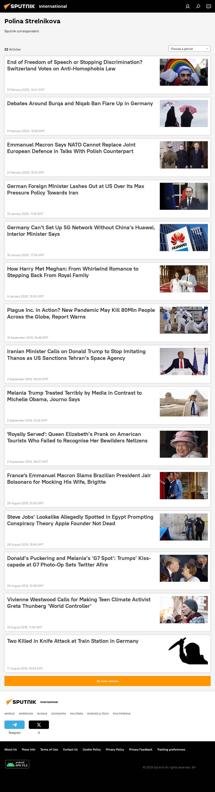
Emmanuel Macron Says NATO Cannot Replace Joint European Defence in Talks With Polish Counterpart (71, 147)
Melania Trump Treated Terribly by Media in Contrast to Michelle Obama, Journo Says (74, 396)
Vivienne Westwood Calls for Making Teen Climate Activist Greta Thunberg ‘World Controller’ (79, 602)
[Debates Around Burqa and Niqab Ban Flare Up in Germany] (184, 113)
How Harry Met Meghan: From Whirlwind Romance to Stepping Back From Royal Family (72, 272)
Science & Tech (98, 713)
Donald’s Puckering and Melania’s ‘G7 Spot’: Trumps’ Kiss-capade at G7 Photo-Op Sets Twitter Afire (79, 561)
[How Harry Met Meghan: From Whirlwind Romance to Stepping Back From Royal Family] (184, 278)
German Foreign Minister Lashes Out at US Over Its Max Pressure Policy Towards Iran (75, 189)
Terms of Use (49, 749)
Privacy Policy (115, 749)
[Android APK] (17, 764)
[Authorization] (188, 6)
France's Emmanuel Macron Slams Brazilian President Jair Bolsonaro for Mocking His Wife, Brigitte (79, 478)
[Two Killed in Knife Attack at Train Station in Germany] (184, 651)
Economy (58, 713)
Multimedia (121, 713)
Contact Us (70, 749)
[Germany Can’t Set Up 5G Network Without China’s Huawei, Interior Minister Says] (184, 237)
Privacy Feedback (140, 749)
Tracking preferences (171, 749)
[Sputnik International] (20, 10)
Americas (26, 713)
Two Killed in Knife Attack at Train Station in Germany (73, 641)
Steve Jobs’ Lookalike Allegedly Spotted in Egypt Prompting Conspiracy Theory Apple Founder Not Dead (80, 520)
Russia (42, 713)
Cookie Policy (92, 749)
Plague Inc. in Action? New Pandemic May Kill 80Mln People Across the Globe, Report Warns (81, 313)
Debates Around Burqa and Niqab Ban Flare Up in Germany (80, 103)
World (9, 713)
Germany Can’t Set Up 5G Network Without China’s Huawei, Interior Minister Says (81, 230)
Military (76, 713)
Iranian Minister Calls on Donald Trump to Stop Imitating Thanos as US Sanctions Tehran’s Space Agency (76, 354)
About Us (10, 749)
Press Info (28, 749)
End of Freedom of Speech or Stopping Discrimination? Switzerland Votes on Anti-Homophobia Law (74, 65)
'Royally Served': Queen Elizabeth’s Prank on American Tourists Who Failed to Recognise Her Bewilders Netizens (77, 437)
